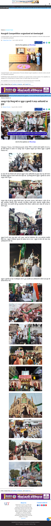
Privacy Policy (26, 524)
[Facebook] (38, 505)
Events (7, 98)
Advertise (31, 524)
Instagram (19, 84)
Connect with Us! (42, 502)
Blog (34, 524)
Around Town (9, 30)
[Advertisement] (25, 19)
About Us (23, 503)
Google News (28, 84)
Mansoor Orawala (6, 107)
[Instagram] (42, 505)
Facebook (14, 84)
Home (2, 30)
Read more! (23, 518)
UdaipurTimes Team (7, 40)
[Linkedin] (44, 505)
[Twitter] (40, 505)
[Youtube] (46, 505)
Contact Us (21, 524)
